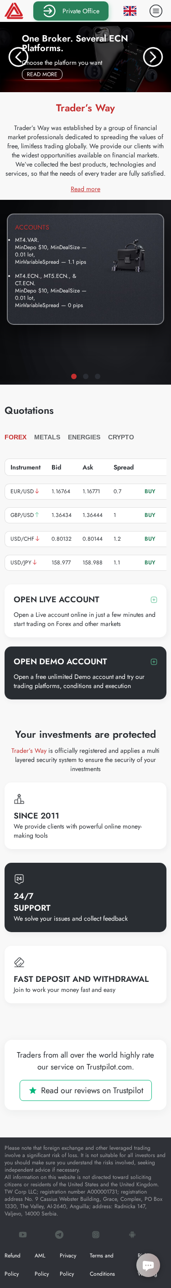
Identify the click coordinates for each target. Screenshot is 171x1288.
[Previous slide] (18, 57)
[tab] (74, 376)
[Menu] (155, 11)
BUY (150, 491)
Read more (44, 74)
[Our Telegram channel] (59, 1235)
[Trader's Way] (14, 11)
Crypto (121, 437)
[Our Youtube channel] (23, 1235)
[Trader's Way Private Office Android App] (132, 1235)
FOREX (15, 437)
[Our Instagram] (96, 1235)
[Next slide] (153, 57)
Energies (84, 437)
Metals (47, 437)
